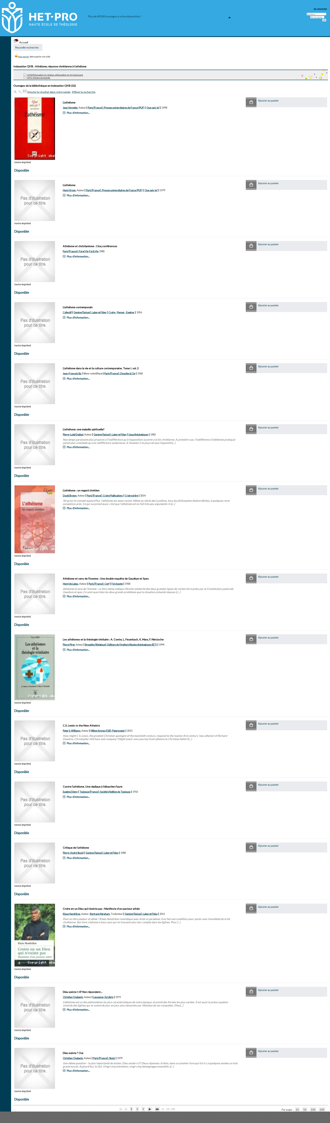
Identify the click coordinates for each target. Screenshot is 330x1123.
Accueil (23, 42)
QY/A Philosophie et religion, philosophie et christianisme (55, 75)
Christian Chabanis (73, 997)
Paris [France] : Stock (104, 1058)
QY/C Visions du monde (38, 77)
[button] (251, 102)
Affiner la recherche (83, 92)
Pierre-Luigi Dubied (73, 434)
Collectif (67, 312)
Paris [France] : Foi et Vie (76, 251)
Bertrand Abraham (100, 914)
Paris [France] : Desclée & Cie (119, 373)
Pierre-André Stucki (73, 852)
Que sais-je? (153, 107)
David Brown (70, 495)
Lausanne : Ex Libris (103, 997)
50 (304, 1109)
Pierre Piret (69, 644)
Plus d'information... (78, 112)
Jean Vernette (70, 107)
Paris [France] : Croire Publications (105, 495)
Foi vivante (117, 583)
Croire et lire (131, 495)
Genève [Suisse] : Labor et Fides (90, 312)
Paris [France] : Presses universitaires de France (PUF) (116, 107)
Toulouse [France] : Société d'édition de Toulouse (104, 791)
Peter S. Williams (71, 730)
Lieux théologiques (138, 434)
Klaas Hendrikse (71, 914)
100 (313, 1109)
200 (322, 1109)
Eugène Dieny (70, 791)
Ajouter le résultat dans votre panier (49, 92)
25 (297, 1109)
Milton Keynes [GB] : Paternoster (108, 730)
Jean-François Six (72, 373)
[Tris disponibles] (25, 92)
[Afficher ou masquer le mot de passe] (229, 18)
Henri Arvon (69, 190)
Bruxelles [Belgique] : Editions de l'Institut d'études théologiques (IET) (121, 644)
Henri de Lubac (70, 583)
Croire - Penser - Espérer (121, 312)
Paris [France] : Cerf (99, 583)
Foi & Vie (94, 251)
